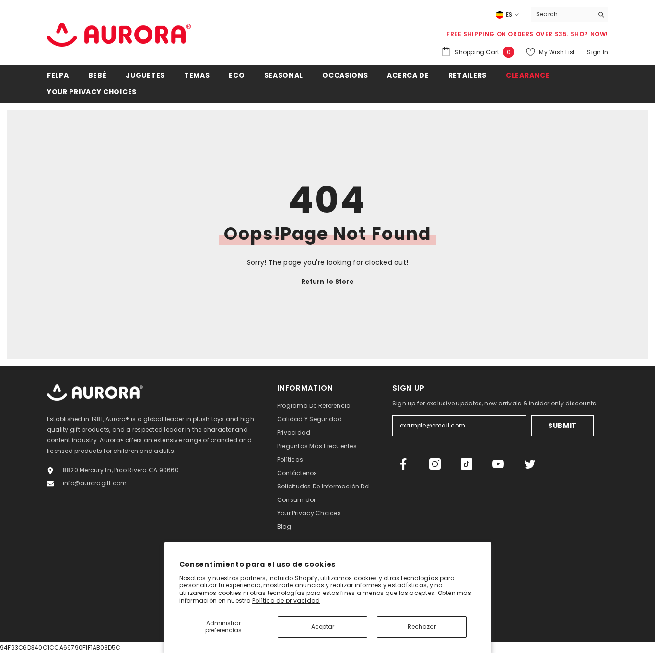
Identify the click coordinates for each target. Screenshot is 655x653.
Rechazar (422, 626)
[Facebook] (403, 464)
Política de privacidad (286, 600)
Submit (562, 425)
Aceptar (322, 626)
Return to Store (327, 281)
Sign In (597, 52)
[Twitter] (530, 464)
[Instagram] (435, 464)
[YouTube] (498, 464)
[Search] (569, 14)
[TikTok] (467, 464)
